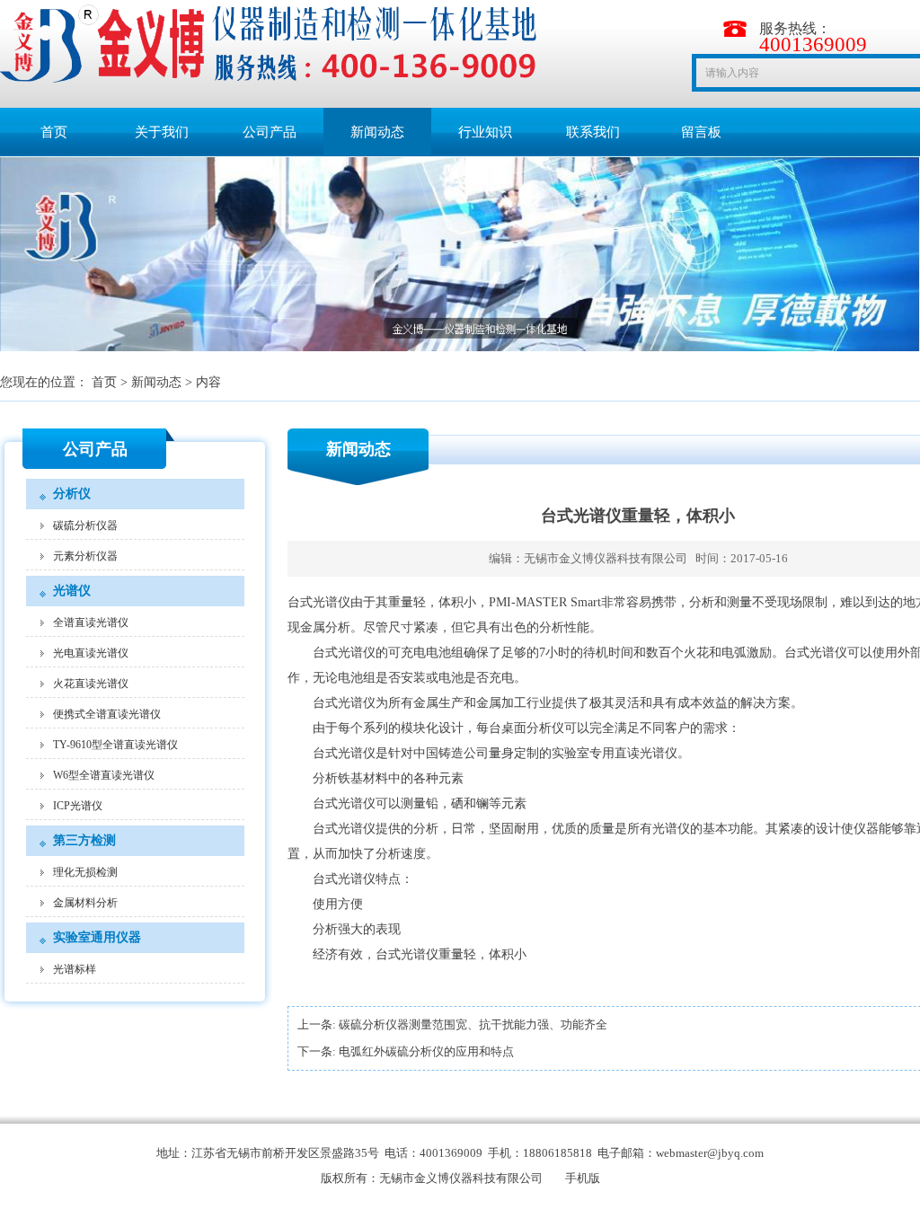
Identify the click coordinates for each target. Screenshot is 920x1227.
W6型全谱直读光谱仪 (104, 775)
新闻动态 (377, 132)
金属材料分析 (85, 902)
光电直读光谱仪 (90, 653)
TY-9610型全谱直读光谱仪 (115, 744)
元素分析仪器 (85, 556)
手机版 (582, 1178)
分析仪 (72, 493)
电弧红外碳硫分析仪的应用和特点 (426, 1051)
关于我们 (162, 132)
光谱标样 (74, 969)
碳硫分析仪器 (85, 525)
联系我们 (593, 132)
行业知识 (485, 132)
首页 (53, 132)
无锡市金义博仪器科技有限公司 (605, 558)
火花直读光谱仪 (90, 683)
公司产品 (269, 132)
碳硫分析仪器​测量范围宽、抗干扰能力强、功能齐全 (473, 1024)
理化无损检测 (85, 872)
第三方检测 (84, 840)
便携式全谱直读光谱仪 (107, 714)
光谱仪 (72, 590)
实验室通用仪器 (97, 937)
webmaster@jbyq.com (710, 1153)
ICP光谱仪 (77, 805)
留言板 (701, 132)
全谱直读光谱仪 (90, 622)
